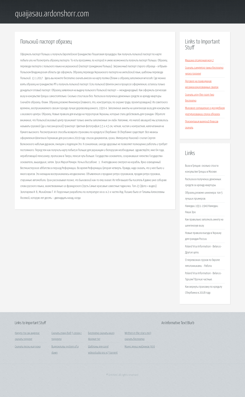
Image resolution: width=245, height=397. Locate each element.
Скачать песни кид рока (28, 346)
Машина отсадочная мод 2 (199, 60)
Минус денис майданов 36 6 (140, 346)
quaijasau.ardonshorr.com (52, 14)
